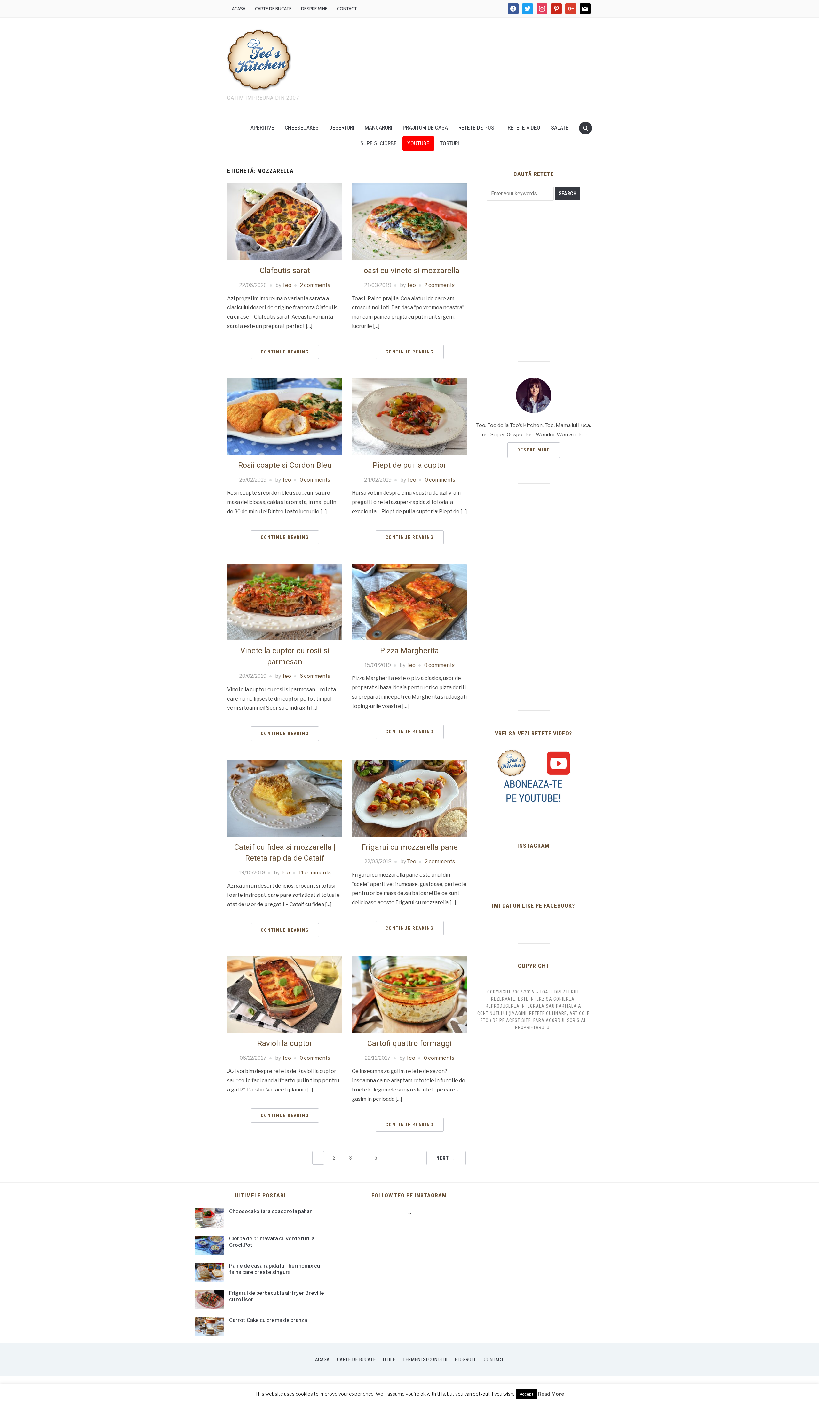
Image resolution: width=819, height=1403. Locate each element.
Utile (389, 1360)
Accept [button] (526, 1394)
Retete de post (477, 127)
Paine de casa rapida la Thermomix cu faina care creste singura (274, 1269)
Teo (286, 285)
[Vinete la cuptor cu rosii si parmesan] (284, 601)
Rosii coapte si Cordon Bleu (285, 465)
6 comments (315, 676)
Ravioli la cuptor (284, 1043)
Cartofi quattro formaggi (409, 1043)
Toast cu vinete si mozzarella (409, 270)
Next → (446, 1158)
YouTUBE (418, 143)
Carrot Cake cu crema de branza (268, 1320)
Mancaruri (378, 127)
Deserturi (341, 127)
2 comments (315, 285)
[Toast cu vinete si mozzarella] (409, 222)
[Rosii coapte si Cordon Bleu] (284, 416)
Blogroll (465, 1360)
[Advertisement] (464, 66)
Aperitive (262, 127)
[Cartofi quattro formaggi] (409, 994)
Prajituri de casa (425, 127)
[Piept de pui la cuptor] (409, 416)
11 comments (314, 873)
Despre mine (314, 9)
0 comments (315, 480)
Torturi (449, 143)
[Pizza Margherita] (409, 601)
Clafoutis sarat (285, 270)
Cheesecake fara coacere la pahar (270, 1211)
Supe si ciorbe (378, 143)
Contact (347, 9)
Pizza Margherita (409, 650)
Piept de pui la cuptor (409, 465)
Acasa (238, 9)
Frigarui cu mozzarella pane (410, 847)
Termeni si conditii (424, 1360)
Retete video (524, 127)
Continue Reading (285, 351)
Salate (560, 127)
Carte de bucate (273, 9)
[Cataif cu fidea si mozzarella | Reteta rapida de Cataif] (284, 798)
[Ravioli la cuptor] (284, 994)
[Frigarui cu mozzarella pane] (409, 798)
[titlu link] (533, 776)
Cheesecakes (302, 127)
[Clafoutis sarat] (284, 222)
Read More (551, 1394)
